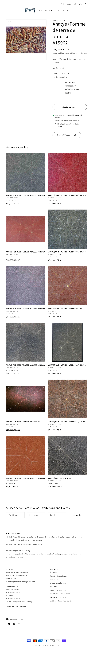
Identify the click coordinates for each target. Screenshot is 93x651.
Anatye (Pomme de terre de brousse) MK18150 (25, 308)
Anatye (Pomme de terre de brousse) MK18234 (67, 195)
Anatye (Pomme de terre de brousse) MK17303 (67, 365)
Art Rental (54, 587)
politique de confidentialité (61, 601)
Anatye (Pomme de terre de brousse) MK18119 (25, 195)
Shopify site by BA (39, 645)
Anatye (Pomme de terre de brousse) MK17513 (25, 252)
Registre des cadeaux (58, 576)
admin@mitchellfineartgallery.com (21, 582)
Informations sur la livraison (61, 594)
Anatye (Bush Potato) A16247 (60, 478)
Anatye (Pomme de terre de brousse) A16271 (24, 422)
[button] (7, 4)
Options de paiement (58, 590)
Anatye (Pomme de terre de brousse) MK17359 (67, 308)
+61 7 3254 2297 (64, 4)
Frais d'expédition (59, 53)
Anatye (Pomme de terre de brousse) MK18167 (67, 252)
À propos (53, 572)
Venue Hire (54, 579)
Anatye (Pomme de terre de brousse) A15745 (66, 422)
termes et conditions (58, 597)
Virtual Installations (58, 583)
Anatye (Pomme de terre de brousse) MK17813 (25, 365)
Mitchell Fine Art (54, 645)
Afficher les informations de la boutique (67, 125)
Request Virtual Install (67, 135)
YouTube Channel (16, 619)
